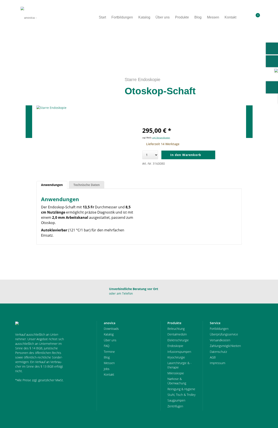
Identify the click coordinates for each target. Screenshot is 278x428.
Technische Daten (86, 185)
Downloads (111, 329)
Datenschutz (218, 352)
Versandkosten (220, 340)
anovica (27, 46)
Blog (107, 357)
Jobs (106, 369)
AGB (213, 357)
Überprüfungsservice (224, 334)
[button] (246, 17)
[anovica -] (29, 17)
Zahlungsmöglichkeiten (225, 346)
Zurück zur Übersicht (241, 46)
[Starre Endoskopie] (86, 108)
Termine (109, 352)
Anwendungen (52, 185)
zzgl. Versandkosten (161, 137)
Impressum (217, 363)
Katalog (109, 334)
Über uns (110, 340)
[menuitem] (246, 17)
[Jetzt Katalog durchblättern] (276, 70)
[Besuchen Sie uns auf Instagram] (272, 61)
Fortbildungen (219, 329)
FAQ (106, 346)
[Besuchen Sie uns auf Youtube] (272, 48)
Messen (109, 363)
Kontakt (109, 374)
